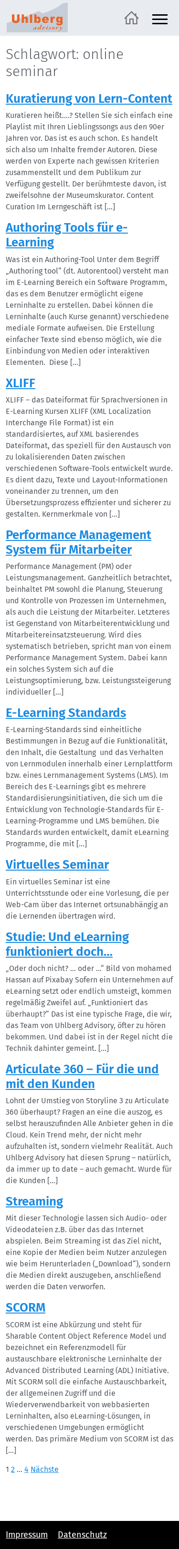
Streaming (34, 1201)
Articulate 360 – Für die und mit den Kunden (82, 1076)
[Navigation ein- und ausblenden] (160, 18)
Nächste (45, 1469)
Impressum (27, 1534)
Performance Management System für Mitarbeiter (78, 542)
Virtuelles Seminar (57, 864)
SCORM (25, 1307)
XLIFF (20, 383)
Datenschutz (82, 1534)
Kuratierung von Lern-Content (89, 98)
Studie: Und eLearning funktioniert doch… (67, 944)
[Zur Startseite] (131, 16)
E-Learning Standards (66, 713)
